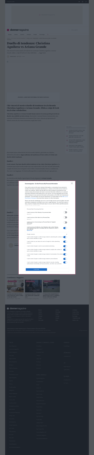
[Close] (72, 183)
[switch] (65, 212)
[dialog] (47, 227)
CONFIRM (36, 269)
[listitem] (47, 209)
